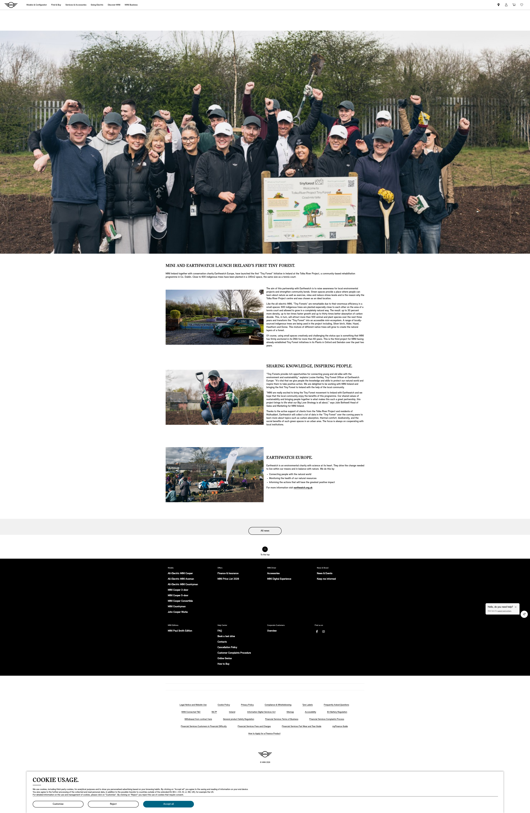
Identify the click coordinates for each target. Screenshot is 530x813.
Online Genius (225, 658)
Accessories (273, 573)
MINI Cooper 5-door (178, 595)
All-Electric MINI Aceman (181, 579)
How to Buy (223, 664)
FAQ (220, 631)
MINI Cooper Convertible (180, 601)
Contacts (222, 642)
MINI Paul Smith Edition (180, 631)
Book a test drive (226, 636)
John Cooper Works (178, 612)
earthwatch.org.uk (303, 488)
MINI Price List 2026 (228, 579)
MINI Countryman (177, 606)
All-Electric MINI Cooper (180, 573)
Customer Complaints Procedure (234, 653)
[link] (498, 5)
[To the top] (265, 549)
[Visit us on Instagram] (323, 631)
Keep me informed (326, 579)
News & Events (324, 573)
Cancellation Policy (227, 647)
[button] (506, 5)
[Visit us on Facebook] (317, 631)
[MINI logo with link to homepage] (265, 754)
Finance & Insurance (228, 573)
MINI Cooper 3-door (178, 590)
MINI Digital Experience (279, 579)
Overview (272, 631)
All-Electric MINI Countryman (183, 584)
